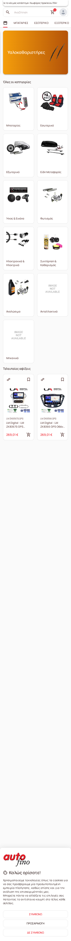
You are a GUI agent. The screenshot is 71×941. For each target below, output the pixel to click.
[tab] (5, 23)
